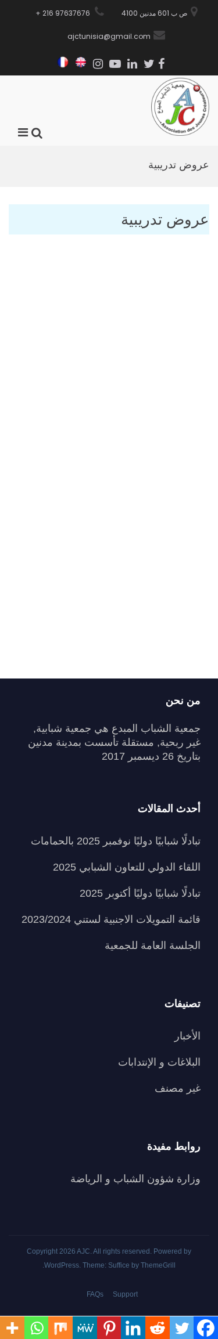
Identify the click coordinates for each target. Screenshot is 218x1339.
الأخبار (187, 1036)
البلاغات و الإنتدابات (159, 1062)
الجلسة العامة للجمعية (153, 945)
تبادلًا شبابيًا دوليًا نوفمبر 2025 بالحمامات (116, 841)
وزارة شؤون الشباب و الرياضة (135, 1179)
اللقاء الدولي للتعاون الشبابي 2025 (127, 867)
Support (125, 1294)
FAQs (95, 1294)
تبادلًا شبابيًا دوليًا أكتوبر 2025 (140, 893)
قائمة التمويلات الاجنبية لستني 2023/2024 (111, 919)
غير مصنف (178, 1088)
